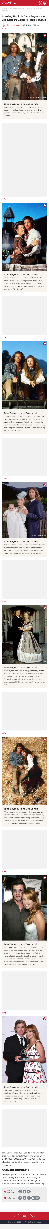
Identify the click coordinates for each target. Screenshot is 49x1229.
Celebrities (9, 8)
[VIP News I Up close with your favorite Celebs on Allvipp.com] (20, 3)
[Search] (40, 3)
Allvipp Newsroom (13, 25)
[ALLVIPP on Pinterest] (32, 1216)
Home (3, 8)
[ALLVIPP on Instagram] (24, 1216)
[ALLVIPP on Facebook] (17, 1216)
